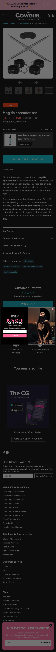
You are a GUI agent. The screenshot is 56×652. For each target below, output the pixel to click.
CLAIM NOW (15, 335)
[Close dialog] (53, 309)
